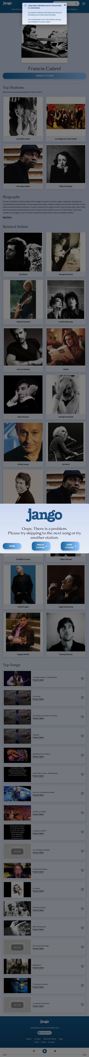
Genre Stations (69, 546)
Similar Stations (40, 546)
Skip (11, 546)
